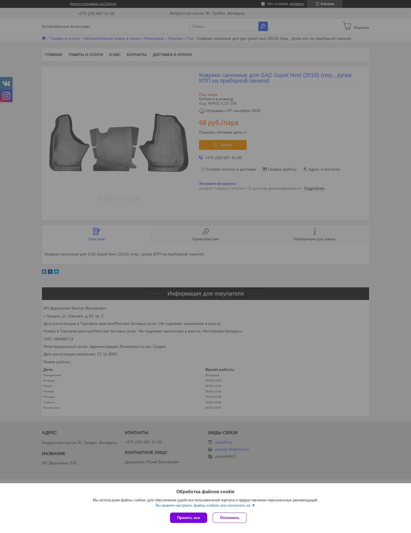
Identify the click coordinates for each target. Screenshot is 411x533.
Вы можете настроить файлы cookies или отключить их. (204, 505)
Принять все (188, 518)
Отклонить (229, 518)
